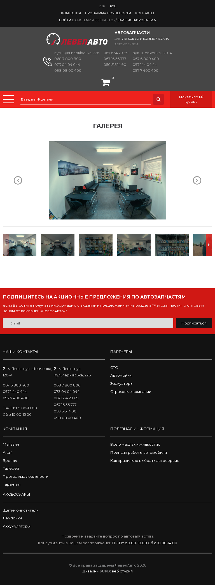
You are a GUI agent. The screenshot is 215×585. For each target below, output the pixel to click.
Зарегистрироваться (137, 20)
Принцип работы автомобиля (138, 452)
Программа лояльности (108, 13)
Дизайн (89, 571)
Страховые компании (130, 391)
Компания (71, 13)
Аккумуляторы (17, 526)
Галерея (11, 468)
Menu (8, 99)
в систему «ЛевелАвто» (93, 20)
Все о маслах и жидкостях (135, 444)
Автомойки (121, 375)
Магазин (11, 444)
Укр (102, 6)
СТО (114, 367)
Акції (7, 452)
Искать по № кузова (191, 99)
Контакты (144, 13)
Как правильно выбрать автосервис (144, 460)
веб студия (122, 571)
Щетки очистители (21, 510)
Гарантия (11, 484)
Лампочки (12, 518)
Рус (113, 6)
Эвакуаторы (121, 383)
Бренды (10, 460)
